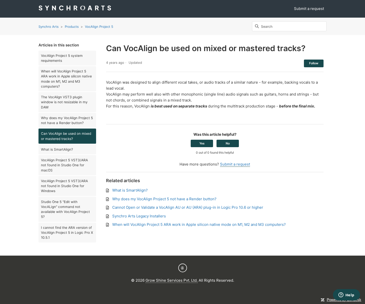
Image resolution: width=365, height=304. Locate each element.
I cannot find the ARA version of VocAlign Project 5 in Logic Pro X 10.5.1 (67, 233)
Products (72, 27)
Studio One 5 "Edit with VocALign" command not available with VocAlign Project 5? (65, 209)
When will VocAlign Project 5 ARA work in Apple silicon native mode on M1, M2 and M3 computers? (66, 78)
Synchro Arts (48, 27)
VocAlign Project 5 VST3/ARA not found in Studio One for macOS (64, 165)
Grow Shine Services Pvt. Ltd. (172, 280)
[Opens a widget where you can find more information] (346, 295)
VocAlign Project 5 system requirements (62, 58)
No (228, 143)
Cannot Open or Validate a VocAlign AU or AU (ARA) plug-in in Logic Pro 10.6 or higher (187, 207)
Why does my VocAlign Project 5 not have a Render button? (67, 120)
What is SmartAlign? (57, 149)
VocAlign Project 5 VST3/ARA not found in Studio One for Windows (64, 186)
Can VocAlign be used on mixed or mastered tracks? (66, 136)
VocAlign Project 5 (99, 27)
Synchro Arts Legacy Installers (139, 216)
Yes (202, 143)
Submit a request (309, 8)
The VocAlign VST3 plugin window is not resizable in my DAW (64, 102)
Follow (313, 63)
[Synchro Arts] (74, 8)
